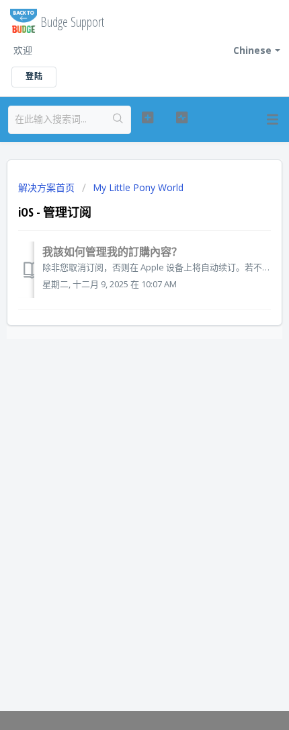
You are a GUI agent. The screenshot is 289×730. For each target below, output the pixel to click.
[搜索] (118, 119)
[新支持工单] (147, 117)
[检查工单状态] (182, 117)
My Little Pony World (138, 187)
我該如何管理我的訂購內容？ (112, 251)
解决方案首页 (47, 187)
